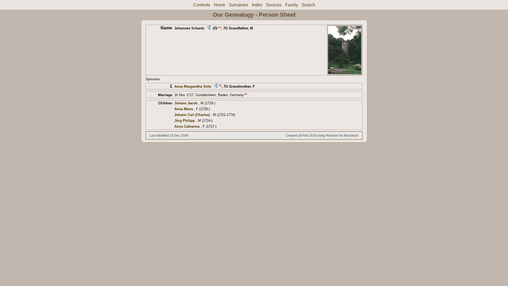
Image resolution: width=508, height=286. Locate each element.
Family (291, 5)
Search (308, 5)
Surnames (238, 5)
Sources (274, 5)
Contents (201, 5)
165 (219, 27)
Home (219, 5)
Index (257, 5)
